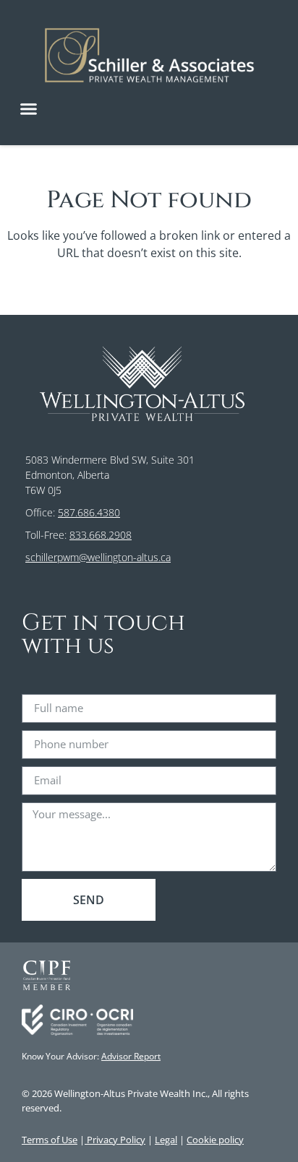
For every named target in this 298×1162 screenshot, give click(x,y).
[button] (29, 109)
